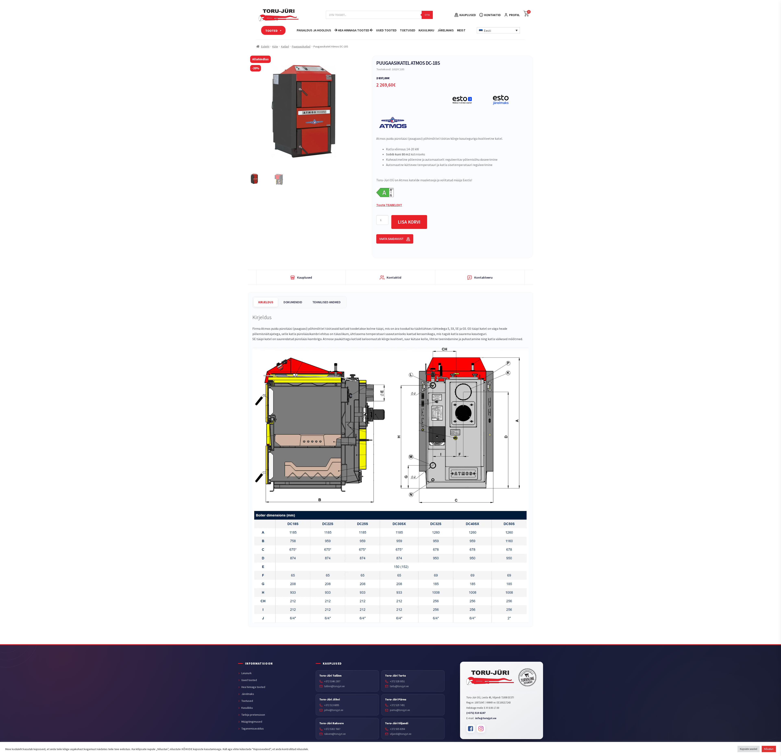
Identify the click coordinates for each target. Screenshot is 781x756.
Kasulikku (426, 30)
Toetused (407, 30)
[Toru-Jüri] (490, 677)
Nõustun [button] (768, 749)
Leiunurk (246, 673)
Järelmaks (445, 30)
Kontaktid (492, 15)
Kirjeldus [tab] (265, 302)
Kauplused (467, 15)
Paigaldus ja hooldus (314, 30)
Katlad (285, 46)
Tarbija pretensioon (253, 714)
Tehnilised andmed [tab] (326, 302)
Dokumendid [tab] (293, 302)
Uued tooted (386, 30)
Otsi (427, 14)
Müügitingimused (251, 721)
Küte (275, 46)
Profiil (514, 15)
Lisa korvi (409, 222)
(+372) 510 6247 (475, 713)
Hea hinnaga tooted (353, 30)
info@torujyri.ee (485, 718)
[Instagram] (481, 728)
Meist (461, 30)
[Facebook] (470, 728)
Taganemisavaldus (252, 728)
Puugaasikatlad (301, 46)
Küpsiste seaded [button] (748, 749)
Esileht (265, 46)
